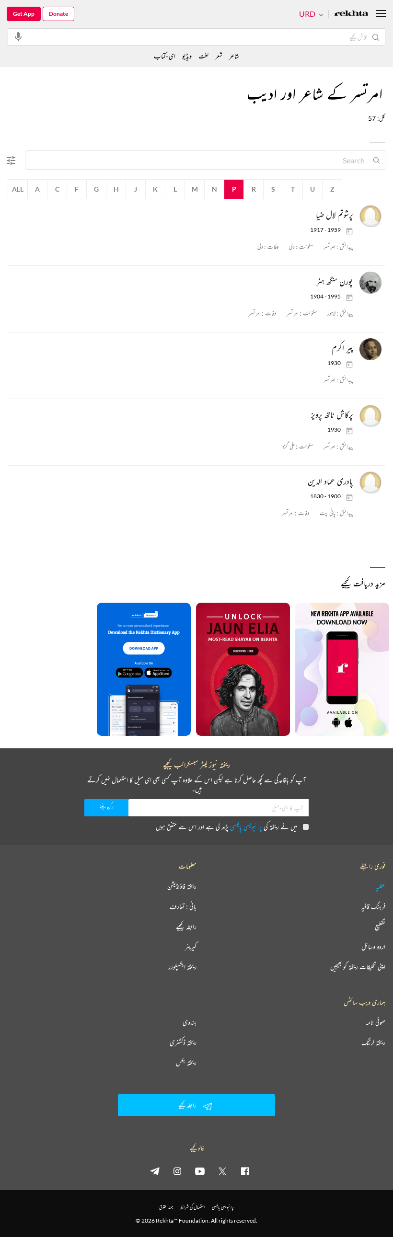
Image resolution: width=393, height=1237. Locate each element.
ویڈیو (187, 55)
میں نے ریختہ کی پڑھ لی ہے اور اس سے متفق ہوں (226, 826)
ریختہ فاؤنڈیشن (181, 886)
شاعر (234, 55)
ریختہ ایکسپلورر (182, 967)
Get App (24, 13)
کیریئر (190, 947)
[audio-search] (18, 36)
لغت (203, 55)
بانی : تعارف (183, 906)
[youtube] (200, 1171)
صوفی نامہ (375, 1022)
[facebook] (245, 1171)
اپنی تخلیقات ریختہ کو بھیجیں (357, 967)
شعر (218, 55)
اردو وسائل (373, 947)
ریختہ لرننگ (373, 1042)
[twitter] (222, 1171)
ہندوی (189, 1022)
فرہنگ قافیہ (373, 906)
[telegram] (154, 1171)
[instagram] (177, 1171)
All (17, 189)
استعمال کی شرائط (192, 1207)
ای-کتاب (164, 55)
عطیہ (380, 886)
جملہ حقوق (166, 1207)
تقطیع (380, 926)
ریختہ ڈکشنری (183, 1042)
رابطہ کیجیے (186, 926)
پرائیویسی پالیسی (246, 826)
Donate (58, 13)
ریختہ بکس (186, 1062)
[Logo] (351, 14)
